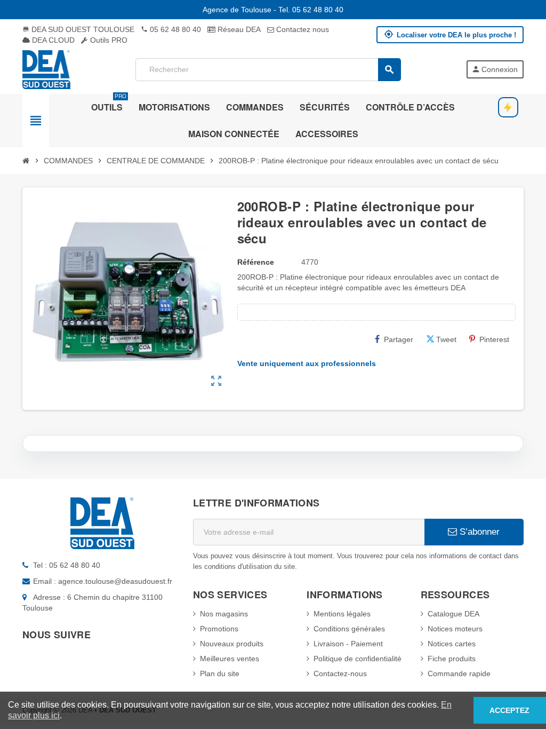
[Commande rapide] (508, 107)
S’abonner (478, 532)
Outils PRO (107, 40)
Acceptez (509, 710)
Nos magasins (224, 613)
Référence (255, 262)
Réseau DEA (238, 29)
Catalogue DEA (453, 613)
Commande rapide (459, 673)
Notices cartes (452, 643)
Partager (398, 339)
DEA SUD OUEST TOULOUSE (78, 29)
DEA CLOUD (52, 40)
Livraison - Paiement (348, 643)
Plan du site (219, 673)
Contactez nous (301, 29)
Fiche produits (452, 658)
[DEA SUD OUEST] (46, 69)
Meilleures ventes (229, 658)
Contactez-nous (340, 673)
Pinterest (494, 339)
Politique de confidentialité (358, 658)
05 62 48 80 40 (171, 29)
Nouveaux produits (231, 643)
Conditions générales (349, 628)
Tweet (446, 339)
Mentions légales (342, 613)
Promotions (219, 628)
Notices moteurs (455, 628)
